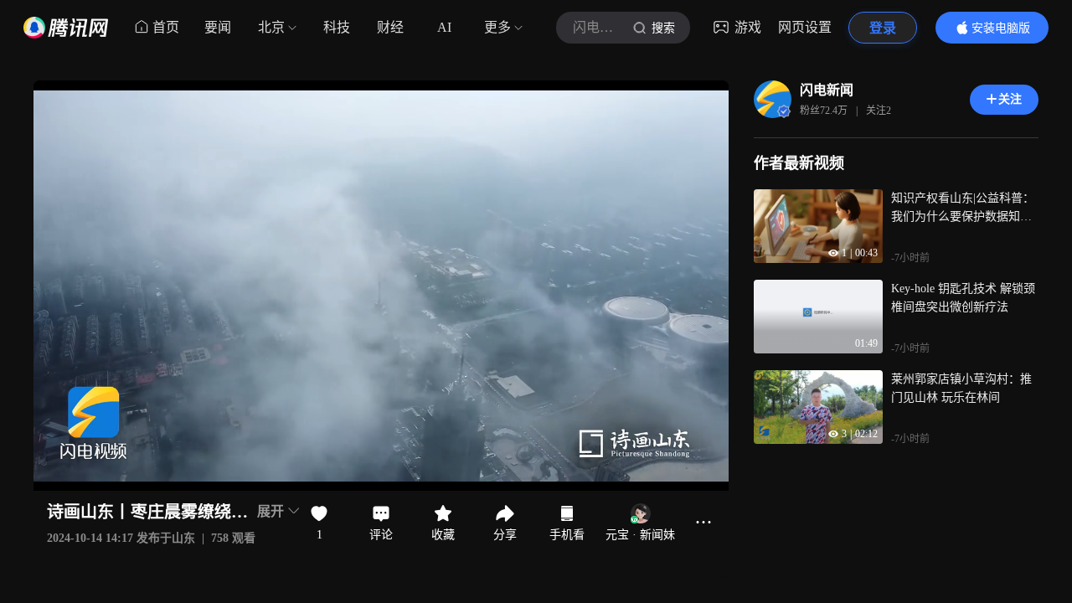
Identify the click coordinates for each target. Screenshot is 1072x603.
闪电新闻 (826, 90)
